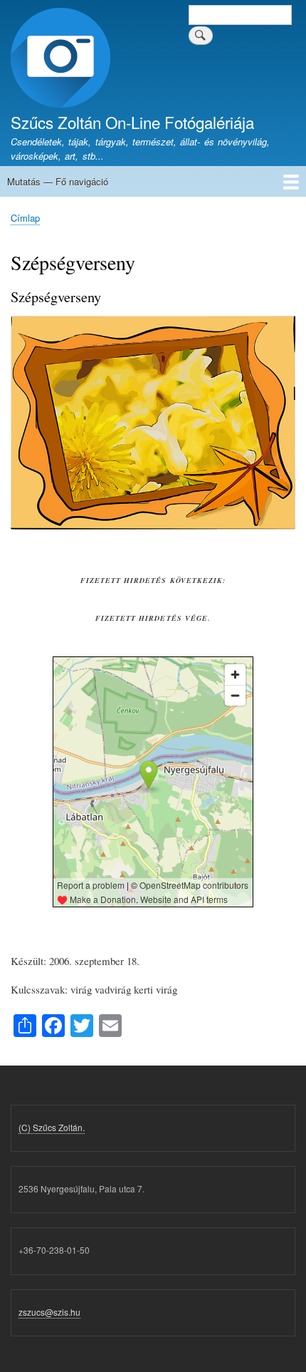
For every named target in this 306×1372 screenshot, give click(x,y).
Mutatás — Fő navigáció (57, 181)
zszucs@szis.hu (49, 1312)
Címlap (25, 218)
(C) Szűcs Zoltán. (52, 1127)
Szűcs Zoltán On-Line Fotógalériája (132, 121)
